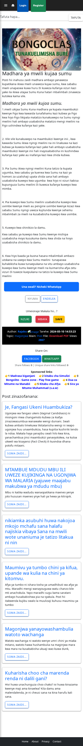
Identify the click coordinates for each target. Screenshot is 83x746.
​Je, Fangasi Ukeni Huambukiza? (38, 407)
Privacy (45, 741)
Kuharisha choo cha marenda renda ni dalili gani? (37, 675)
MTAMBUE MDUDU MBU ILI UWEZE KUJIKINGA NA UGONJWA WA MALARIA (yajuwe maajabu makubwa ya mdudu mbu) (40, 477)
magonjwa (21, 336)
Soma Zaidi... (17, 453)
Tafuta (76, 17)
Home (25, 741)
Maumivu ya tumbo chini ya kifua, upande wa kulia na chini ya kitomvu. (41, 573)
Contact (57, 741)
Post (39, 336)
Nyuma (33, 298)
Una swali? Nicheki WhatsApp (41, 287)
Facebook (31, 359)
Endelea (49, 298)
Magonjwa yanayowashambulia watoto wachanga (39, 632)
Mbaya (42, 319)
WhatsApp (51, 359)
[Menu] (6, 5)
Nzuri (25, 319)
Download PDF (59, 336)
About (35, 741)
